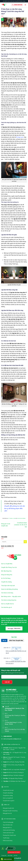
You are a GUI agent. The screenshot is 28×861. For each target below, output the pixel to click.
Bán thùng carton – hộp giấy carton (11, 596)
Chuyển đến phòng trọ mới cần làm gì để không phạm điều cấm (14, 508)
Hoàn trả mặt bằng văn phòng (9, 589)
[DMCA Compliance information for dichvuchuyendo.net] (10, 848)
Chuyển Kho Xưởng (6, 582)
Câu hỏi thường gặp (8, 822)
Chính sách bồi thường (9, 830)
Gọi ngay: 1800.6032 (14, 628)
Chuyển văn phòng (8, 793)
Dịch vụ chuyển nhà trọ (7, 604)
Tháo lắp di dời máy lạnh (8, 585)
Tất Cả (4, 640)
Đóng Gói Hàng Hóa (6, 575)
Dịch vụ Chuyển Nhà (6, 564)
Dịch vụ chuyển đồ (8, 798)
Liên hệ (15, 855)
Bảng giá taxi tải (7, 813)
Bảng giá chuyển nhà (8, 808)
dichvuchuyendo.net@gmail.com (12, 739)
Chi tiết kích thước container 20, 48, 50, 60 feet (20, 525)
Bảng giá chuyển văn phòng (10, 810)
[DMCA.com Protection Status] (2, 848)
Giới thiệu (10, 855)
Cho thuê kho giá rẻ (6, 607)
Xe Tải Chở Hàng (5, 578)
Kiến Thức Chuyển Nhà (16, 640)
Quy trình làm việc (8, 825)
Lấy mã (7, 682)
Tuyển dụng (6, 838)
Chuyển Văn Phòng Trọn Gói (9, 567)
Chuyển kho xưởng (8, 795)
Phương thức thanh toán (9, 835)
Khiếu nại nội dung (7, 840)
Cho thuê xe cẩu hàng (7, 593)
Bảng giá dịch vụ (7, 827)
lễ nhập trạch (19, 137)
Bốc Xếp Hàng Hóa (6, 571)
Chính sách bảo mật (8, 832)
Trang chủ (3, 855)
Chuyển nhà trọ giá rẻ (8, 800)
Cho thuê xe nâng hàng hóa (8, 600)
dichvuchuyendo (21, 518)
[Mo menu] (25, 4)
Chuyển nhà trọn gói (8, 790)
